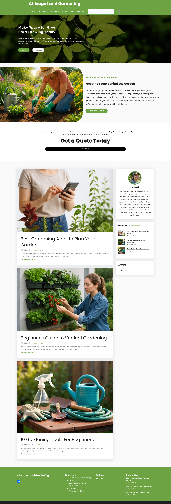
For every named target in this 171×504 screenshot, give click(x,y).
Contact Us (73, 480)
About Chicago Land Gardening (80, 478)
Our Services (73, 486)
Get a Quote (38, 50)
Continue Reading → (28, 259)
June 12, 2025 (38, 250)
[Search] (117, 11)
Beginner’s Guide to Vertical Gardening (64, 338)
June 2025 (123, 271)
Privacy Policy (74, 488)
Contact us (85, 149)
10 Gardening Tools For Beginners (57, 440)
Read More (23, 50)
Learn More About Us (96, 111)
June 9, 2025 (38, 445)
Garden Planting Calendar (78, 483)
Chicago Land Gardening (54, 3)
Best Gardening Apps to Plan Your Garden (58, 242)
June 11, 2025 (38, 343)
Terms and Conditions (76, 491)
